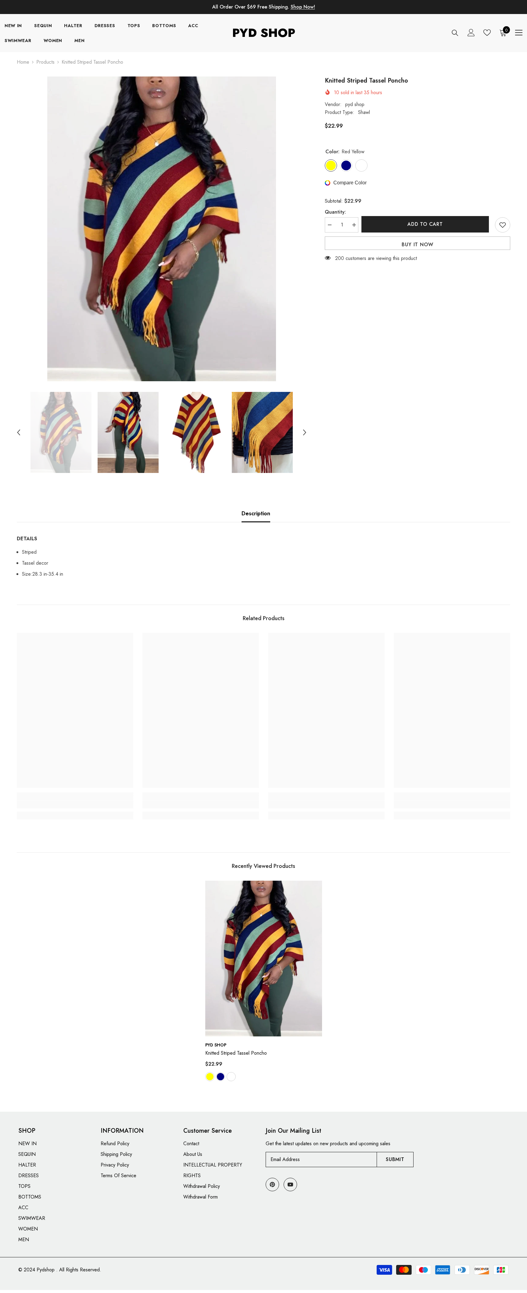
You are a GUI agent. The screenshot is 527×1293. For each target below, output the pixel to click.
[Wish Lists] (487, 32)
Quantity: (335, 211)
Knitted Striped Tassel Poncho (236, 1053)
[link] (75, 804)
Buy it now (417, 244)
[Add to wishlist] (502, 225)
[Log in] (471, 32)
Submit (395, 1159)
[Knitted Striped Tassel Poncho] (263, 958)
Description (256, 513)
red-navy (220, 1076)
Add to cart (426, 224)
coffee (231, 1076)
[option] (162, 228)
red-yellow (209, 1076)
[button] (18, 432)
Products (45, 62)
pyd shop (354, 104)
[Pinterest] (272, 1184)
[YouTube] (290, 1184)
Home (23, 62)
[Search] (455, 33)
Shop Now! (303, 6)
